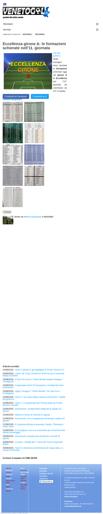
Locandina (43, 476)
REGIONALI (40, 34)
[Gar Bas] (34, 133)
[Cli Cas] (13, 176)
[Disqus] (35, 257)
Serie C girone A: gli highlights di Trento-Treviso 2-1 (39, 370)
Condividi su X (40, 96)
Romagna (9, 478)
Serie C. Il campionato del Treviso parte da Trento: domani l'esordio (33, 404)
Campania (9, 474)
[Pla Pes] (34, 112)
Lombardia (9, 489)
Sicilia (23, 478)
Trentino (23, 482)
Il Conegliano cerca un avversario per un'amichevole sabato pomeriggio (34, 431)
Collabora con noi (46, 474)
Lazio (7, 484)
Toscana (23, 480)
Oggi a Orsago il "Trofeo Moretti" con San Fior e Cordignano (31, 392)
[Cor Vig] (34, 154)
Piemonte (24, 470)
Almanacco (43, 479)
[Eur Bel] (13, 154)
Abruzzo (8, 468)
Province (11, 24)
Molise (23, 468)
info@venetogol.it (71, 497)
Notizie (10, 30)
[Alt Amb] (13, 197)
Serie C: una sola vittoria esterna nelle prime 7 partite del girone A (34, 398)
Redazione (43, 468)
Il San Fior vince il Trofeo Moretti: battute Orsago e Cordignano (32, 380)
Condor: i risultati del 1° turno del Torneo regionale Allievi (33, 443)
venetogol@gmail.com (72, 506)
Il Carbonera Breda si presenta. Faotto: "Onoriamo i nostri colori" (33, 425)
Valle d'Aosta (25, 472)
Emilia (8, 476)
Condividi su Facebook (16, 96)
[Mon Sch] (13, 133)
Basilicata (9, 470)
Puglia (23, 474)
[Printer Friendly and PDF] (7, 212)
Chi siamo (43, 471)
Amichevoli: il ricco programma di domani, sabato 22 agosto (34, 419)
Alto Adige (24, 484)
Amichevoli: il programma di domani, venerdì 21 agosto (31, 437)
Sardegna (24, 476)
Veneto (23, 489)
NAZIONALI (27, 34)
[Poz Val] (13, 112)
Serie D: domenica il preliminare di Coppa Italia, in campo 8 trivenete (33, 449)
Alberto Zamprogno (33, 217)
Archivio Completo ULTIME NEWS (20, 458)
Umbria (23, 486)
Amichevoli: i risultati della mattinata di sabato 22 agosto (32, 410)
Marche (8, 491)
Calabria (8, 472)
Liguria (8, 486)
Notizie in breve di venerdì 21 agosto (32, 415)
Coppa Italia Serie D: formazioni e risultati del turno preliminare (33, 386)
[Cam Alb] (34, 176)
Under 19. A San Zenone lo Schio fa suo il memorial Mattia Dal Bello (33, 374)
